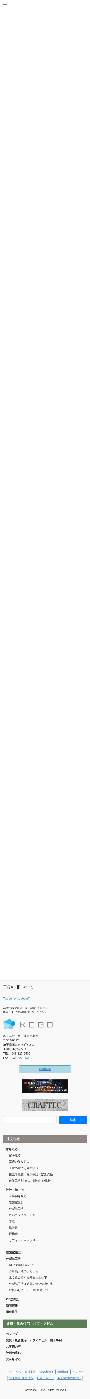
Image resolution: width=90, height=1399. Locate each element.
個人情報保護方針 (69, 1378)
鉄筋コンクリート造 (22, 1215)
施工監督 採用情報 (21, 1378)
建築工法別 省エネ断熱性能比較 (30, 1180)
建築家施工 (13, 1252)
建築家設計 (16, 1202)
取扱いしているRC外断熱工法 (28, 1290)
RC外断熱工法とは (21, 1265)
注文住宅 (13, 1139)
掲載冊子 (12, 1311)
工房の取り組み (19, 1161)
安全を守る (13, 1359)
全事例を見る (18, 1196)
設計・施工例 (15, 1190)
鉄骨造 (13, 1227)
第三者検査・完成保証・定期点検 (31, 1174)
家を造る (12, 1149)
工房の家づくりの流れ (23, 1168)
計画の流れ (13, 1352)
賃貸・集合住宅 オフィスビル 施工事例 (34, 1340)
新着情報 (12, 1305)
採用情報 (45, 1069)
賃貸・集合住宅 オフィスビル (29, 1323)
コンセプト (13, 1334)
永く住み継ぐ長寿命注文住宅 (28, 1277)
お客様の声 (13, 1346)
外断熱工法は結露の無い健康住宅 (31, 1283)
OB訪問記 (12, 1299)
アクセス (78, 1371)
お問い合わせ (45, 1378)
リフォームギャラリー (23, 1240)
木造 (12, 1221)
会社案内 (30, 1371)
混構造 (13, 1233)
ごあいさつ (14, 1371)
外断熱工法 (16, 1208)
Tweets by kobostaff (16, 998)
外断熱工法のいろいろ (23, 1271)
